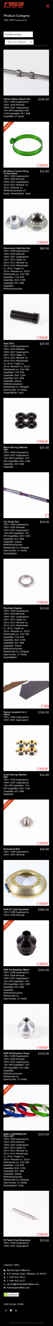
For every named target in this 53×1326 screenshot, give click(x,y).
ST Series (19, 116)
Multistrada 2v (10, 387)
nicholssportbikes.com (18, 1287)
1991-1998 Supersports (16, 102)
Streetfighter (17, 193)
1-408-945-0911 (16, 1277)
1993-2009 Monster (13, 104)
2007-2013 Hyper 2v (14, 259)
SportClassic (9, 389)
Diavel (18, 381)
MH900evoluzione (12, 190)
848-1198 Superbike (16, 112)
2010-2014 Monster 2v (15, 185)
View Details (26, 81)
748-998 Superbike (13, 458)
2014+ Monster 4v (12, 187)
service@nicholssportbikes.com (23, 1284)
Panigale (24, 387)
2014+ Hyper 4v (15, 268)
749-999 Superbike (13, 110)
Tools (28, 193)
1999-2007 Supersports (16, 107)
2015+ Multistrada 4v (16, 273)
